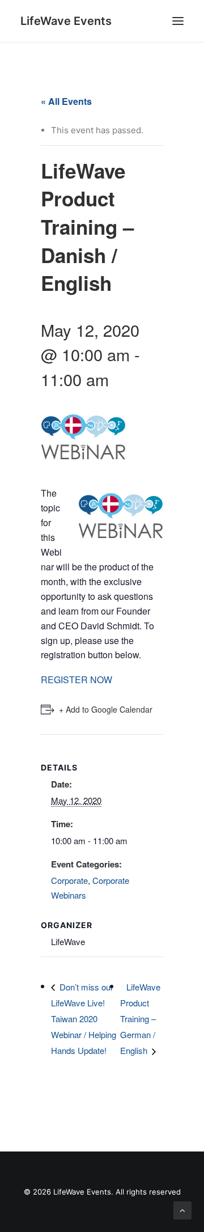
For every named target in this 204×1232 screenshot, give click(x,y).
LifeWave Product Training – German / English (140, 1019)
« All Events (66, 101)
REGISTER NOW (76, 679)
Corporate (69, 880)
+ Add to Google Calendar (105, 709)
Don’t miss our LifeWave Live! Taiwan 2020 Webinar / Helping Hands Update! (83, 1019)
